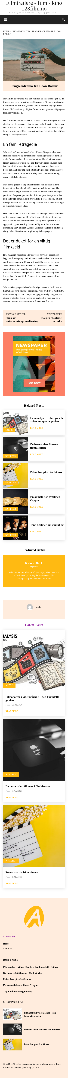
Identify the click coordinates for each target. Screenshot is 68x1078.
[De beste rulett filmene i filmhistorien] (15, 449)
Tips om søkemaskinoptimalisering (22, 319)
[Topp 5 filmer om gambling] (15, 527)
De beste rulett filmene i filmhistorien (28, 786)
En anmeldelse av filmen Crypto (20, 985)
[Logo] (34, 917)
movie (9, 430)
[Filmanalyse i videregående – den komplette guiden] (15, 422)
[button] (63, 19)
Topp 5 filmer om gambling (47, 524)
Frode (37, 607)
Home (6, 31)
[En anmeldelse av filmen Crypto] (15, 501)
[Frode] (30, 607)
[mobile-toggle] (5, 19)
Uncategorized (21, 31)
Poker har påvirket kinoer (46, 472)
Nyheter (10, 456)
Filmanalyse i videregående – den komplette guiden (30, 967)
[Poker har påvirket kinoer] (15, 475)
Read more (36, 428)
